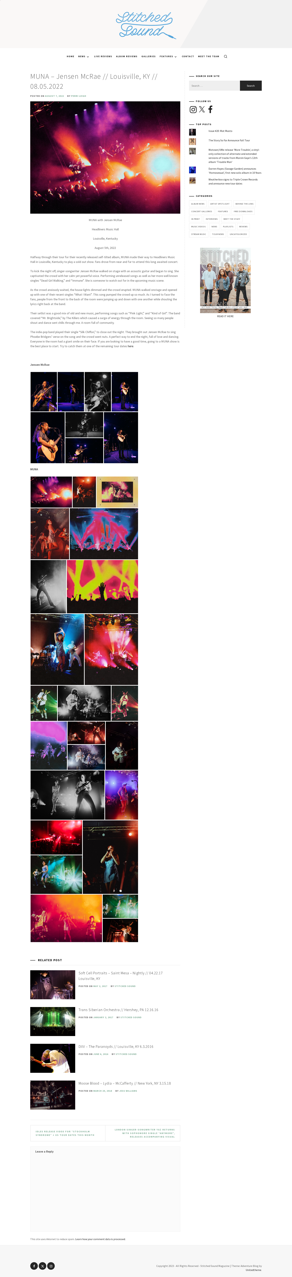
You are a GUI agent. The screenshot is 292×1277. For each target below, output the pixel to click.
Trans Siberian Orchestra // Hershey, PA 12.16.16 (118, 1009)
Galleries (148, 56)
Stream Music (198, 234)
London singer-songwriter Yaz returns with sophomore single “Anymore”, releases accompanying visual (145, 1133)
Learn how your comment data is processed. (100, 1239)
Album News (197, 204)
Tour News (218, 234)
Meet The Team (208, 56)
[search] (224, 56)
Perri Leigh (78, 95)
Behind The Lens (244, 204)
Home (70, 56)
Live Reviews (103, 56)
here (130, 346)
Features (166, 56)
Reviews (243, 226)
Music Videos (198, 226)
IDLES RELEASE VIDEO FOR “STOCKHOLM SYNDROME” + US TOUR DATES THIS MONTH (65, 1133)
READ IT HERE (225, 316)
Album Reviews (127, 56)
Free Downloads (243, 211)
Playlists (228, 226)
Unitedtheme (253, 1270)
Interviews (212, 219)
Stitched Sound (125, 986)
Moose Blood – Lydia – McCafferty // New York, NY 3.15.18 (125, 1083)
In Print (195, 219)
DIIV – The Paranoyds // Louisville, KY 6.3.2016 (116, 1046)
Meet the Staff (232, 219)
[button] (43, 392)
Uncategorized (238, 234)
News (82, 56)
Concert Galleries (201, 211)
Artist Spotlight (220, 204)
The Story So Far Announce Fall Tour (229, 140)
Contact (188, 56)
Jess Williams (128, 1090)
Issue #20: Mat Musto (220, 131)
